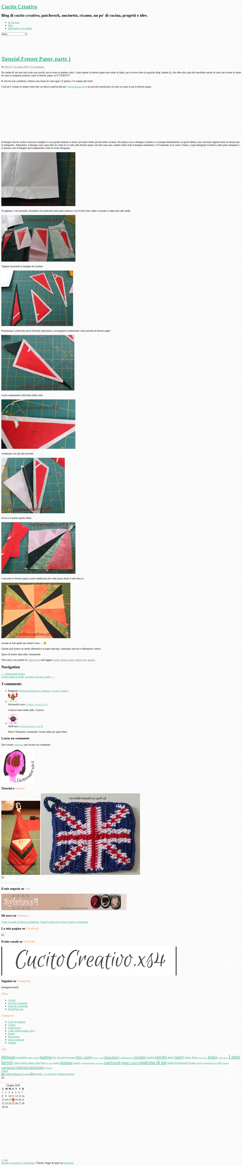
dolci (171, 1057)
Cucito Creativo (19, 6)
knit (43, 1063)
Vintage (12, 1042)
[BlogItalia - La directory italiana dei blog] (52, 1074)
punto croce (130, 1063)
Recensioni (14, 1036)
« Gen (4, 1160)
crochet (140, 1057)
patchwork (80, 660)
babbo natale (33, 1057)
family (179, 1057)
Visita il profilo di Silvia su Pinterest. (20, 922)
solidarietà (8, 1067)
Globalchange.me (76, 86)
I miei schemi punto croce (21, 1030)
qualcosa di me (153, 1062)
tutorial (91, 660)
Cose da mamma (16, 1021)
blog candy (84, 1057)
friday (213, 1057)
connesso (19, 744)
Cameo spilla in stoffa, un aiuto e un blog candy (27, 676)
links (10, 25)
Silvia (8, 66)
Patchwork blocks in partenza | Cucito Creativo (43, 690)
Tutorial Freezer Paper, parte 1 (36, 59)
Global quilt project (13, 673)
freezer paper (67, 660)
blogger (96, 1058)
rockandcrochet (210, 1063)
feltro (188, 1057)
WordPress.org (15, 1009)
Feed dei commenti (18, 1006)
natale (76, 1063)
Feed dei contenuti (17, 1003)
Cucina (11, 1024)
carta (101, 1058)
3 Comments (37, 66)
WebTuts (68, 1163)
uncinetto (36, 1067)
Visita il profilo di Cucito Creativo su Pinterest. (64, 922)
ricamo (192, 1063)
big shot (61, 1057)
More (5, 1071)
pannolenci (99, 1063)
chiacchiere (111, 1057)
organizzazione (88, 1063)
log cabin (49, 1063)
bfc (55, 1057)
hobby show (223, 1058)
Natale (11, 1033)
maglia (56, 1063)
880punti (8, 1057)
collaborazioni (126, 1057)
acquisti (21, 1057)
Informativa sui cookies (20, 28)
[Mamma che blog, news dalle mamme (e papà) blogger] (11, 882)
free (194, 1057)
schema (225, 1063)
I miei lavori (33, 660)
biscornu (70, 1057)
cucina (150, 1057)
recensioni (181, 1063)
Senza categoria (16, 1039)
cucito (56, 660)
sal (219, 1063)
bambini (46, 1057)
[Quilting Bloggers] (15, 1074)
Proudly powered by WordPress (18, 1163)
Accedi (11, 1000)
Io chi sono (14, 22)
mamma (66, 1062)
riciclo (199, 1063)
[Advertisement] (121, 44)
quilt (170, 1063)
